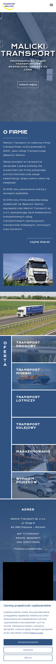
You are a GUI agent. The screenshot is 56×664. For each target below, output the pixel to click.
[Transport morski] (34, 376)
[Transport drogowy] (34, 349)
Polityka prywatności (28, 548)
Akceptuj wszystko (28, 642)
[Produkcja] (34, 403)
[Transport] (34, 431)
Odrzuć (28, 658)
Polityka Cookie (36, 633)
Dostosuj (28, 650)
